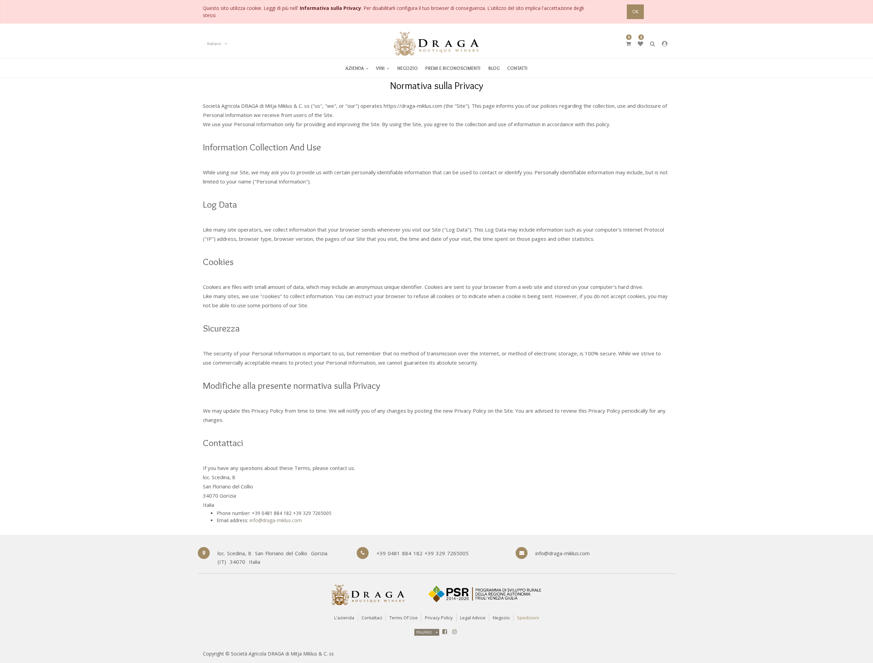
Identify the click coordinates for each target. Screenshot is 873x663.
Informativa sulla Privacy (330, 8)
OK (635, 12)
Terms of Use (403, 618)
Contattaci (371, 618)
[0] (628, 44)
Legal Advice (473, 618)
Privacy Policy (439, 618)
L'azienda (344, 618)
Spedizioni (528, 618)
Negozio (501, 618)
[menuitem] (382, 68)
